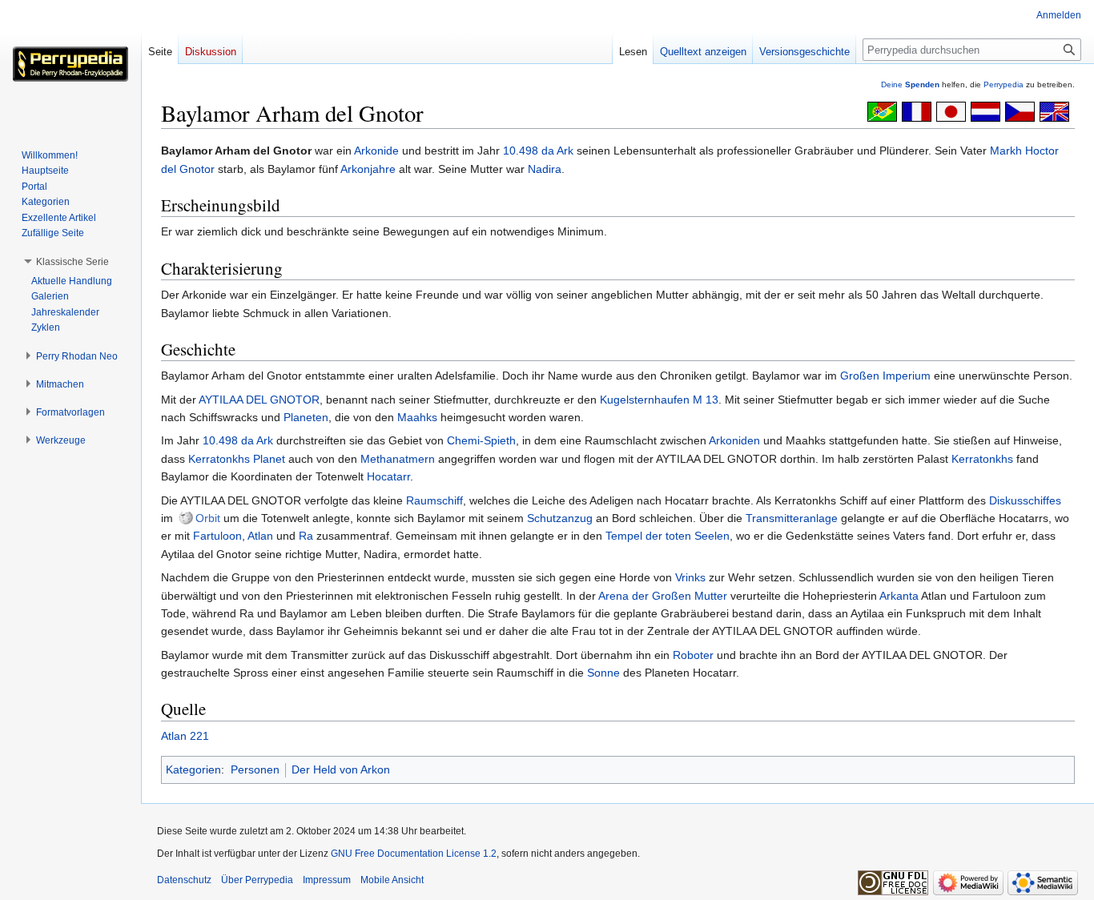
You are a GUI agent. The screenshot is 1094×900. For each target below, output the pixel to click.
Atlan (260, 535)
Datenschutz (184, 880)
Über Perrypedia (257, 880)
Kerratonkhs (982, 458)
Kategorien (193, 769)
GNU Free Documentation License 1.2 (414, 853)
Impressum (327, 880)
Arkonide (376, 150)
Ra (306, 535)
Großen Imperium (885, 375)
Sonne (603, 672)
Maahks (417, 417)
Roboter (693, 655)
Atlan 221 (185, 735)
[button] (72, 261)
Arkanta (899, 595)
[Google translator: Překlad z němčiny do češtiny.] (1020, 110)
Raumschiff (434, 500)
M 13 (705, 399)
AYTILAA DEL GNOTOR (259, 399)
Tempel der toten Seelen (667, 535)
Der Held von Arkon (341, 769)
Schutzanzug (560, 518)
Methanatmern (397, 458)
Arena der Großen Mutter (662, 595)
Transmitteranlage (792, 518)
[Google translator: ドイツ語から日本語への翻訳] (951, 110)
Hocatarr (388, 476)
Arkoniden (734, 440)
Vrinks (690, 577)
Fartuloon (217, 535)
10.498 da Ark (538, 150)
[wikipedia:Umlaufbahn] (186, 518)
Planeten (306, 417)
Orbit (207, 518)
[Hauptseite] (70, 64)
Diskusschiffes (1025, 500)
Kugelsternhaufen (645, 399)
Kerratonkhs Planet (236, 458)
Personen (255, 769)
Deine (910, 84)
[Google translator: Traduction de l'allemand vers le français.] (916, 110)
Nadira (544, 169)
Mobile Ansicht (392, 880)
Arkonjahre (368, 169)
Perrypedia (1003, 84)
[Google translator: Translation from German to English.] (1054, 110)
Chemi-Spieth (481, 440)
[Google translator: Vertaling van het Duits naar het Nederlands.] (985, 110)
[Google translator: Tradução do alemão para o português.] (882, 110)
